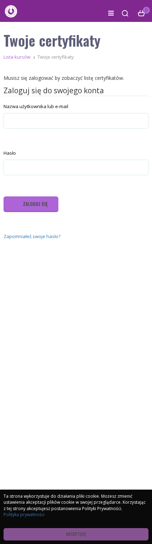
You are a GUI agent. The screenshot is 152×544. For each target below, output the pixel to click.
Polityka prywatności (24, 515)
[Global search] (125, 13)
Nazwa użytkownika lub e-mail (36, 106)
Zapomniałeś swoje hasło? (32, 236)
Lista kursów (17, 57)
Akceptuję (76, 534)
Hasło (10, 153)
